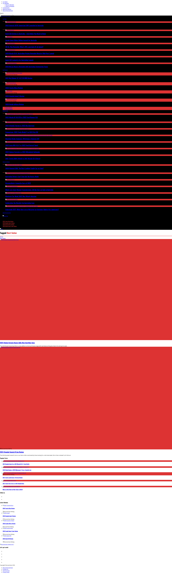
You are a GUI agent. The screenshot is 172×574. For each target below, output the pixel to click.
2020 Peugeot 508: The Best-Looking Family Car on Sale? (24, 168)
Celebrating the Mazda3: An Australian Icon (19, 203)
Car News (5, 2)
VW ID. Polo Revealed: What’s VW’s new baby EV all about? (24, 47)
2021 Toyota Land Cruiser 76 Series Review (13, 477)
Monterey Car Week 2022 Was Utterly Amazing (20, 196)
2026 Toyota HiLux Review (14, 88)
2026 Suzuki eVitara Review (14, 104)
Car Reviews (6, 3)
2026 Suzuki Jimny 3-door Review (10, 226)
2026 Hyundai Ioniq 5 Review (14, 96)
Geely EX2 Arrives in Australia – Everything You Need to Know (25, 33)
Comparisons (6, 7)
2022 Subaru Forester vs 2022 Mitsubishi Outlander (22, 152)
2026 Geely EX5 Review (8, 539)
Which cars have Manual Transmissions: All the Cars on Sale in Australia (29, 189)
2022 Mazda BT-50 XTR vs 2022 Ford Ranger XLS (21, 117)
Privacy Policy (6, 572)
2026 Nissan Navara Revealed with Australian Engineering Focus (26, 66)
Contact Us (5, 569)
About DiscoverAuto (8, 10)
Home (1, 237)
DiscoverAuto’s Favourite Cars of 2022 (18, 183)
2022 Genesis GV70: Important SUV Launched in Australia (24, 25)
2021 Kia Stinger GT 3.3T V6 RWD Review (18, 78)
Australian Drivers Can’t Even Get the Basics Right (22, 176)
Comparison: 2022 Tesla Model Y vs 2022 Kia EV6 (21, 132)
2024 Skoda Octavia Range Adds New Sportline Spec (17, 342)
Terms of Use (6, 570)
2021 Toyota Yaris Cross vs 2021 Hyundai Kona (13, 483)
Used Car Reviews (9, 6)
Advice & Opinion (7, 9)
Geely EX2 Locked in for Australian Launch (19, 60)
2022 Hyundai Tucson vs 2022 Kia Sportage (19, 125)
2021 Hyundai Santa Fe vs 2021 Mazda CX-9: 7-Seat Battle (16, 464)
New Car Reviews (9, 5)
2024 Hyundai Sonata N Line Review (12, 452)
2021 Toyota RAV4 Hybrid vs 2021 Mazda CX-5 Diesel (22, 158)
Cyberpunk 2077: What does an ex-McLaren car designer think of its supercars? (32, 209)
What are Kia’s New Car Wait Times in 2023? (13, 489)
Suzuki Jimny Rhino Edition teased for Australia (21, 40)
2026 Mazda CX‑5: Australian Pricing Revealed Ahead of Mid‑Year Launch (29, 53)
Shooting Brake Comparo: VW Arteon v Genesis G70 (22, 138)
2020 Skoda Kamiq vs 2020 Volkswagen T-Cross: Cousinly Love (17, 470)
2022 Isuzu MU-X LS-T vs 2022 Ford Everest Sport (21, 145)
